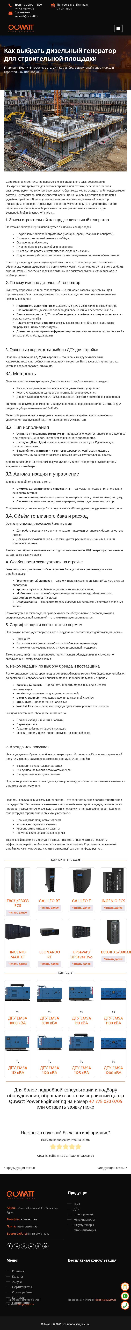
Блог (22, 67)
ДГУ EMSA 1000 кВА (17, 1021)
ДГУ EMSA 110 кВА (81, 1021)
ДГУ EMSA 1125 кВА (81, 1070)
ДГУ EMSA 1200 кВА (113, 1070)
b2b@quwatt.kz (26, 1304)
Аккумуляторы (84, 1225)
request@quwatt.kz (26, 16)
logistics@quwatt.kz (105, 1300)
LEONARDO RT (49, 955)
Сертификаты (22, 1287)
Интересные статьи (42, 67)
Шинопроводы (84, 1214)
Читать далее (18, 913)
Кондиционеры (84, 1219)
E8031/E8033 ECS (18, 903)
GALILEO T (81, 901)
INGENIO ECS (113, 901)
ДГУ (76, 1209)
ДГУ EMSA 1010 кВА (49, 1021)
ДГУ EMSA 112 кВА (17, 1070)
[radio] (53, 1147)
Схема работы (22, 1292)
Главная (10, 67)
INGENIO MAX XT (18, 955)
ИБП (77, 1204)
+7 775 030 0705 (24, 9)
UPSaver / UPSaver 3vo (81, 955)
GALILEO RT (49, 901)
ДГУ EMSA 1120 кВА (49, 1070)
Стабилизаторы (85, 1230)
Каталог (17, 1276)
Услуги (17, 1282)
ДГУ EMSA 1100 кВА (113, 1021)
